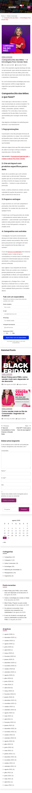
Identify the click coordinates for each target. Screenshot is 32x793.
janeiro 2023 (8, 725)
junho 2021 (7, 775)
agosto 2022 (8, 741)
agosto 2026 (8, 634)
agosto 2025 (8, 644)
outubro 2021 (8, 763)
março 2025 (8, 653)
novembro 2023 (9, 703)
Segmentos (7, 576)
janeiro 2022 (8, 753)
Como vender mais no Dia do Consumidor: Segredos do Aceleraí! (14, 413)
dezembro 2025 (9, 637)
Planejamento (8, 572)
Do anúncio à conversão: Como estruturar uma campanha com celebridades (13, 610)
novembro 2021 (9, 760)
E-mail (3, 478)
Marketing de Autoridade (12, 569)
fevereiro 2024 (9, 694)
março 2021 (8, 785)
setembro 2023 (9, 710)
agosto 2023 (8, 713)
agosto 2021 (8, 769)
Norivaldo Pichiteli (21, 65)
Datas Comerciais (7, 57)
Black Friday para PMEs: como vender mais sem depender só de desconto (15, 379)
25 (12, 535)
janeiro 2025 (8, 659)
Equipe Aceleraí (22, 384)
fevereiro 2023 (9, 722)
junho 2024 (7, 681)
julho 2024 (7, 678)
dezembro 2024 (9, 662)
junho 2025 (7, 647)
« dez (4, 542)
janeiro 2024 (8, 697)
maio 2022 (7, 750)
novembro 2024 (9, 665)
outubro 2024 (8, 669)
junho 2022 (7, 747)
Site (2, 485)
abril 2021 (7, 782)
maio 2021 (7, 779)
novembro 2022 (9, 731)
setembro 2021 (9, 766)
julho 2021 (7, 772)
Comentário (4, 450)
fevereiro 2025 (9, 656)
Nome (3, 471)
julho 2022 (7, 744)
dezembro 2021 (9, 757)
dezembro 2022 (9, 728)
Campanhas (8, 557)
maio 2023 (7, 716)
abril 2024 (7, 687)
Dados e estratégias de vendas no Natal (16, 598)
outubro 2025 (8, 640)
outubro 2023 (8, 706)
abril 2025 (7, 650)
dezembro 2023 (9, 700)
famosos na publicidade (14, 252)
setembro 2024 (9, 672)
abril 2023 (7, 719)
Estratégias (7, 566)
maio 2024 (7, 684)
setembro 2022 (9, 738)
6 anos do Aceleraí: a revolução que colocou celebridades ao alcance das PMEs (15, 617)
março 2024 (8, 691)
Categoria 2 (8, 560)
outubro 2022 (8, 735)
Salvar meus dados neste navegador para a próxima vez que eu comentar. (14, 495)
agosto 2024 (8, 675)
